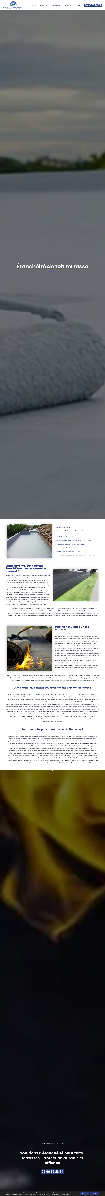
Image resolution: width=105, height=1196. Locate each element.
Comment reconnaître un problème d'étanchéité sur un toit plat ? (75, 555)
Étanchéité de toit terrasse (62, 527)
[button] (48, 5)
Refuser (94, 1193)
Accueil (35, 5)
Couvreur (43, 5)
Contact (78, 5)
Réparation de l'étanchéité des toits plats (68, 551)
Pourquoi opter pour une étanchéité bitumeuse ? (71, 544)
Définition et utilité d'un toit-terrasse (67, 537)
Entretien (67, 5)
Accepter (84, 1193)
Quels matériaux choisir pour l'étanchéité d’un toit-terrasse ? (74, 540)
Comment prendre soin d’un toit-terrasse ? (69, 547)
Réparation (56, 5)
